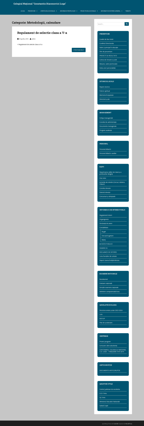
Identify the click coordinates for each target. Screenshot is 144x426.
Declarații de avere (106, 223)
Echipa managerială (106, 118)
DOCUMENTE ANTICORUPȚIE (110, 370)
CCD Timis (103, 393)
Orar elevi (103, 178)
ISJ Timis (102, 397)
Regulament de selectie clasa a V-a (42, 33)
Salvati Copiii (104, 406)
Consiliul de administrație (108, 122)
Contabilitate (104, 228)
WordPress (128, 424)
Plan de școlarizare (106, 323)
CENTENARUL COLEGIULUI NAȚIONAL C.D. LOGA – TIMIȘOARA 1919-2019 (113, 351)
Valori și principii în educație (109, 47)
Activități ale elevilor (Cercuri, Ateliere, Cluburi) (112, 183)
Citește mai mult (78, 50)
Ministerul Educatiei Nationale (110, 402)
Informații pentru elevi (67, 11)
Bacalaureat (104, 279)
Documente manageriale (108, 126)
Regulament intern (106, 215)
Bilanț (104, 240)
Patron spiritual (105, 91)
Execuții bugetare (107, 236)
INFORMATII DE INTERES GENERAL (110, 11)
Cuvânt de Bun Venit (106, 39)
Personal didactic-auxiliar (108, 153)
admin (34, 39)
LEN (101, 314)
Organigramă (104, 219)
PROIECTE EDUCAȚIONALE (88, 11)
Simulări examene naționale (109, 287)
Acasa (23, 11)
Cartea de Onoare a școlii (108, 60)
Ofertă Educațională (47, 11)
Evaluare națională (106, 283)
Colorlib (115, 424)
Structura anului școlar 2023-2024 (111, 310)
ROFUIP (102, 319)
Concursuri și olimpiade (107, 196)
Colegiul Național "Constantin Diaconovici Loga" (39, 3)
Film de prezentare (106, 52)
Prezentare (31, 11)
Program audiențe (106, 130)
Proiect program (105, 342)
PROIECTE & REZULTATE (108, 56)
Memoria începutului (106, 95)
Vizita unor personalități (108, 68)
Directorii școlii (105, 99)
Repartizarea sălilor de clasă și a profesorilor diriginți (110, 173)
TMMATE (128, 11)
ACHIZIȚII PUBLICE (106, 244)
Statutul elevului (105, 192)
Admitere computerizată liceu (110, 292)
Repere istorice (105, 87)
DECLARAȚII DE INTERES (108, 252)
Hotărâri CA (103, 248)
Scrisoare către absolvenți (108, 346)
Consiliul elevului (105, 188)
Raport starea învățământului (109, 260)
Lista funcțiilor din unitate (108, 256)
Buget (104, 232)
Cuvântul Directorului (107, 43)
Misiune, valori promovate (108, 64)
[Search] (127, 24)
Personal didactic (105, 149)
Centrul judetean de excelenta (110, 389)
